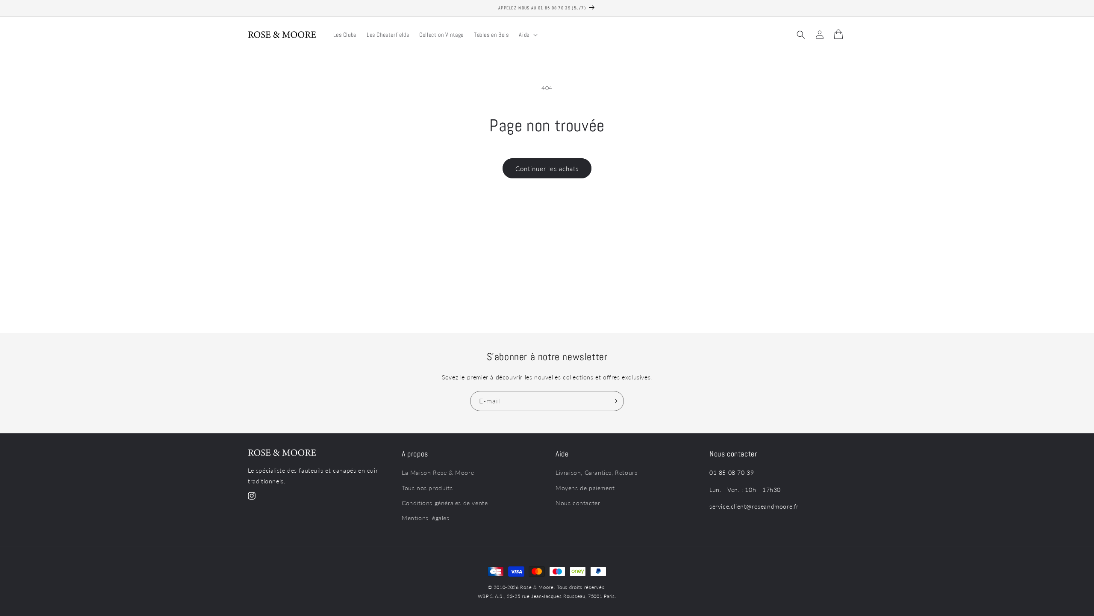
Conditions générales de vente (445, 502)
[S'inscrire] (614, 401)
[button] (527, 35)
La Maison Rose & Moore (438, 472)
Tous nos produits (427, 488)
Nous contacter (578, 502)
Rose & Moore (536, 587)
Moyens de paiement (585, 488)
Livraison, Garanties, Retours (596, 472)
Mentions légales (426, 517)
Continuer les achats (547, 168)
